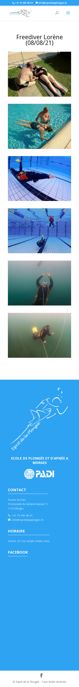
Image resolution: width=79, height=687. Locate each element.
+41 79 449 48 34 (22, 515)
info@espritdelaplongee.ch (27, 520)
